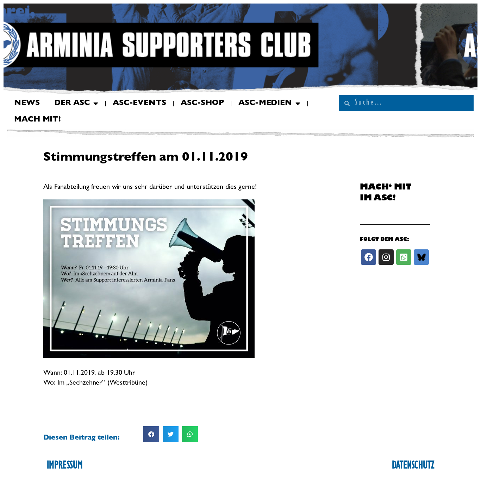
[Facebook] (368, 257)
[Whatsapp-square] (403, 257)
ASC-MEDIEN (265, 103)
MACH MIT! (37, 120)
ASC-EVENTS (139, 103)
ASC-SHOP (202, 103)
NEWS (27, 103)
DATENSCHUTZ (413, 466)
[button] (151, 434)
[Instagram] (386, 257)
